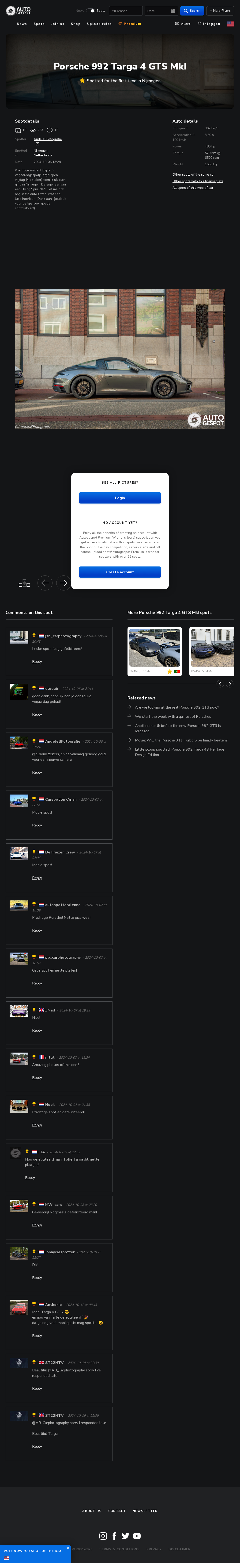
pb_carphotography (63, 957)
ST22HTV (54, 1363)
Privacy (154, 1549)
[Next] (229, 683)
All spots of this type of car (192, 187)
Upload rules (99, 24)
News (80, 10)
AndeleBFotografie (48, 139)
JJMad (50, 1010)
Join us (57, 24)
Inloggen (211, 24)
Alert (186, 24)
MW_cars (53, 1205)
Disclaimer (180, 1549)
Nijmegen (41, 150)
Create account (120, 572)
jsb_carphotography (63, 636)
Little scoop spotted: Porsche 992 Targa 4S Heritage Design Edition (179, 752)
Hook (50, 1105)
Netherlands (43, 155)
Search (195, 10)
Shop (76, 24)
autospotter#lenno (63, 904)
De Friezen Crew (60, 852)
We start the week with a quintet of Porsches (173, 716)
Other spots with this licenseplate (197, 181)
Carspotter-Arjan (61, 799)
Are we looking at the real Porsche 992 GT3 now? (177, 707)
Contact (117, 1511)
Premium (132, 24)
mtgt (50, 1057)
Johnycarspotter (60, 1252)
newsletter (145, 1511)
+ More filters (220, 10)
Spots (101, 10)
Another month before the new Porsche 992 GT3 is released (178, 728)
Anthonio (53, 1304)
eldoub (51, 688)
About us (91, 1511)
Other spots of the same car (193, 174)
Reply (37, 661)
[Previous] (220, 683)
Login (120, 497)
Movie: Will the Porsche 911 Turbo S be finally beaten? (181, 740)
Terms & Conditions (119, 1549)
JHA (41, 1152)
